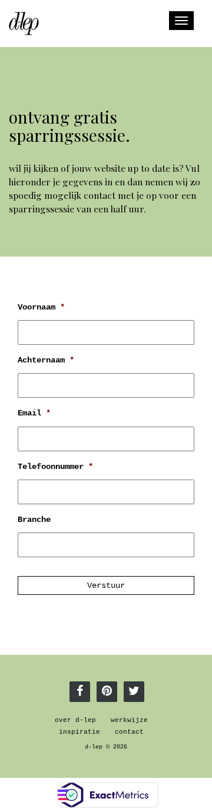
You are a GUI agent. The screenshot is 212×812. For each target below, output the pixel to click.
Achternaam (46, 360)
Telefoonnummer (55, 466)
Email (34, 413)
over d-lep (75, 720)
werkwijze (129, 720)
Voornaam (41, 307)
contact (129, 732)
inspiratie (79, 732)
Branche (34, 519)
